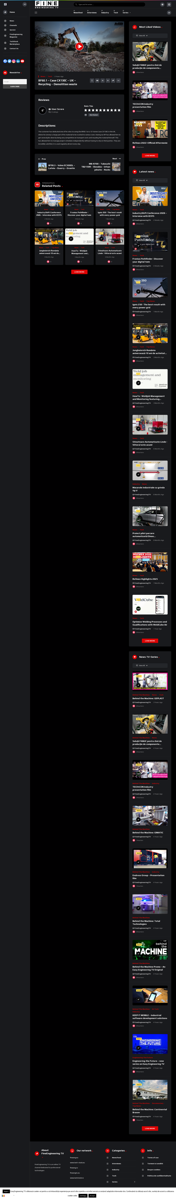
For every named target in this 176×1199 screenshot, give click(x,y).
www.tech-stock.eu (77, 1163)
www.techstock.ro (77, 1178)
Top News (116, 209)
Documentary (157, 1103)
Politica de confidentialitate (159, 1176)
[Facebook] (5, 61)
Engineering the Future (143, 1057)
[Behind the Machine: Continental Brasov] (150, 1090)
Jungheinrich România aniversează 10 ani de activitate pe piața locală (49, 253)
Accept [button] (92, 1196)
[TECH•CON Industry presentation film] (150, 90)
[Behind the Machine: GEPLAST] (150, 681)
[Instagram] (14, 61)
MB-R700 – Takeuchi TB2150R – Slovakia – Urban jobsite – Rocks (95, 166)
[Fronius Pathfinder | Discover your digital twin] (79, 198)
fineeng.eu (74, 1158)
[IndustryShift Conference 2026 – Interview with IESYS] (49, 198)
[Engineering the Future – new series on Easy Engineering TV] (150, 1044)
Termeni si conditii (155, 1163)
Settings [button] (83, 1196)
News (12, 21)
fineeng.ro (74, 1168)
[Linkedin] (18, 61)
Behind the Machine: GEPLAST (148, 698)
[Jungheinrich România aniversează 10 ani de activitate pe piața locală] (49, 237)
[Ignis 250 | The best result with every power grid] (110, 198)
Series (114, 1182)
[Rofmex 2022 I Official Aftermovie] (150, 129)
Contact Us (14, 48)
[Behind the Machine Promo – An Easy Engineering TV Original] (150, 950)
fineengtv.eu (75, 1173)
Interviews (116, 1163)
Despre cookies (153, 1170)
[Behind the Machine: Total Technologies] (150, 904)
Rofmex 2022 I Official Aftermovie (150, 143)
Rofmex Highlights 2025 (145, 579)
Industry (136, 484)
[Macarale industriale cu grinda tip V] (150, 470)
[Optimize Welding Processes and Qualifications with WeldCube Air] (150, 604)
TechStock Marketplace (15, 43)
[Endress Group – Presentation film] (150, 858)
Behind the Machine (141, 695)
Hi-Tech (155, 1009)
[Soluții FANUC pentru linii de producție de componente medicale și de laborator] (150, 51)
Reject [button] (6, 1191)
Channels (13, 25)
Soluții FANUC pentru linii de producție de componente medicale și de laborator (147, 68)
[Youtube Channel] (22, 61)
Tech (50, 76)
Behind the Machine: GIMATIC (148, 832)
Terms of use (153, 1157)
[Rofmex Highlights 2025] (150, 562)
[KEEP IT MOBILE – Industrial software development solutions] (150, 995)
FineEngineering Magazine (16, 35)
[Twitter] (9, 61)
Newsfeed (116, 1157)
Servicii (12, 30)
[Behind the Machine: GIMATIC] (150, 815)
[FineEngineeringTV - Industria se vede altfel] (11, 4)
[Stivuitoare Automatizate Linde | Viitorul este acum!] (110, 237)
